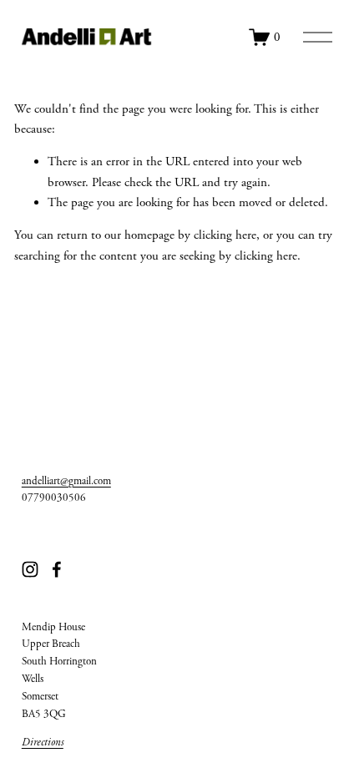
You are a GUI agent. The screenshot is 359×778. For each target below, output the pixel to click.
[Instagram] (30, 569)
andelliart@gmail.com (66, 481)
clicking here (225, 235)
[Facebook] (56, 569)
